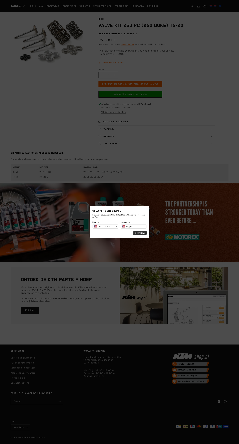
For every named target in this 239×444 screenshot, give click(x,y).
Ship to (95, 222)
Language (125, 222)
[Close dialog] (147, 208)
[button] (105, 226)
